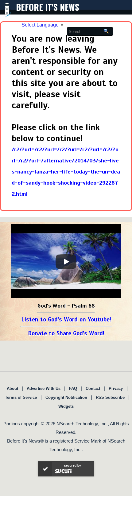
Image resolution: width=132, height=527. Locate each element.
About (12, 388)
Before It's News (47, 7)
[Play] (66, 261)
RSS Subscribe (110, 397)
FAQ (73, 388)
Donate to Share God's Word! (66, 333)
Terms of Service (21, 397)
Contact (93, 388)
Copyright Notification (66, 397)
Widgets (66, 406)
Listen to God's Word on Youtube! (66, 319)
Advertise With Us (43, 388)
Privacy (116, 388)
